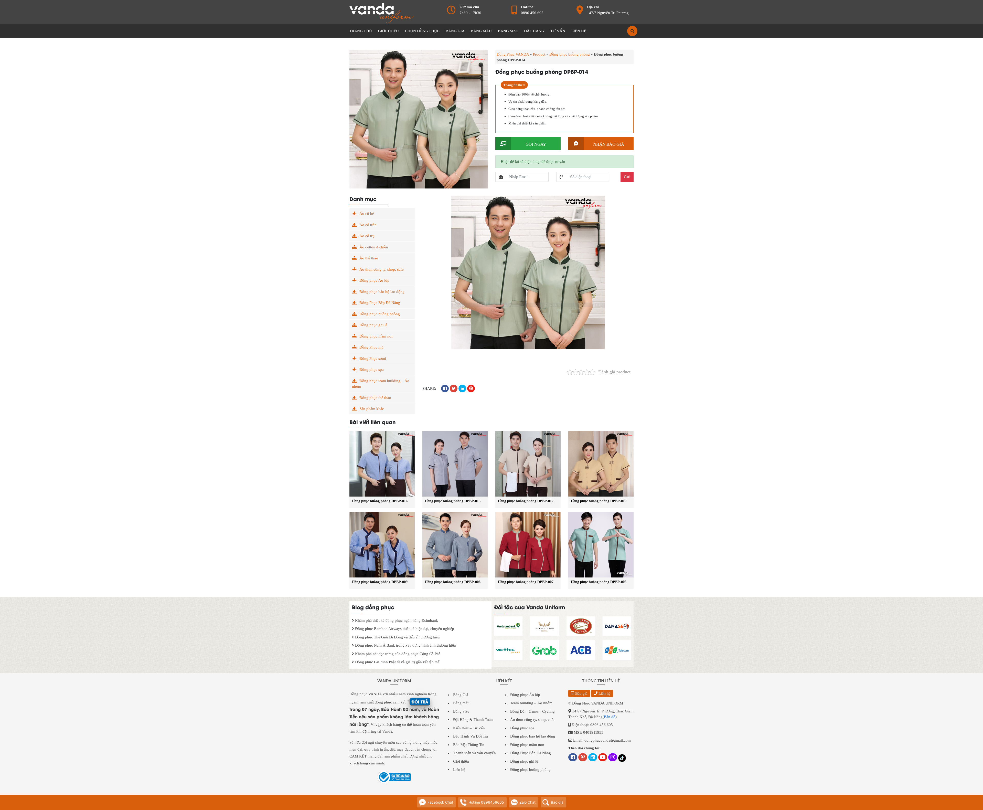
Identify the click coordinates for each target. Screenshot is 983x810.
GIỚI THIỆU (388, 31)
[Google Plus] (582, 758)
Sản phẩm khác (371, 409)
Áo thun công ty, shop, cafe (381, 269)
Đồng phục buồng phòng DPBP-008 (452, 582)
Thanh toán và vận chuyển (474, 753)
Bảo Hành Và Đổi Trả (470, 736)
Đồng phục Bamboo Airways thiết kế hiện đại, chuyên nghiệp (404, 629)
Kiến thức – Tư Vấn (469, 728)
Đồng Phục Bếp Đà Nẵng (379, 303)
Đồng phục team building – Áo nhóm (380, 384)
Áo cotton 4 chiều (373, 247)
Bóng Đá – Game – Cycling (532, 711)
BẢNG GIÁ (455, 31)
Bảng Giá (460, 695)
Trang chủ (360, 31)
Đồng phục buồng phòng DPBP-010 (598, 501)
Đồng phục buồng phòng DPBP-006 (598, 582)
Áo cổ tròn (368, 225)
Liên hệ (459, 769)
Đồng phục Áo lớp (374, 280)
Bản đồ (609, 717)
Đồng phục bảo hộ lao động (381, 292)
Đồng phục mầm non (376, 336)
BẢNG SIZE (508, 31)
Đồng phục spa (371, 369)
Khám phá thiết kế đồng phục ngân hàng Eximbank (396, 620)
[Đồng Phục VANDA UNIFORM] (381, 13)
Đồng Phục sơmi (372, 358)
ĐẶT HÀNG (534, 31)
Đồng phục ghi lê (373, 325)
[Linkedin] (592, 758)
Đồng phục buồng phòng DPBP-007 (525, 582)
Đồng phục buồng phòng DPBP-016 (380, 501)
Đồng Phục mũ (371, 347)
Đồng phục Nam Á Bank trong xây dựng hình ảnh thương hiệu (405, 645)
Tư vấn (557, 31)
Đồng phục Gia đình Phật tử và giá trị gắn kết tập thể (397, 662)
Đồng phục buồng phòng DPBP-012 (525, 501)
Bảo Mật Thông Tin (468, 745)
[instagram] (612, 758)
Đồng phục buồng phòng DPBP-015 (452, 501)
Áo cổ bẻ (366, 214)
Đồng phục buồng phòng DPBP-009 (380, 582)
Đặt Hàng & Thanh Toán (473, 720)
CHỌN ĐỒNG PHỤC (422, 31)
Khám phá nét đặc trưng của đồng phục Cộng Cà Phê (397, 654)
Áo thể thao (368, 258)
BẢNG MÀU (481, 31)
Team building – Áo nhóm (531, 703)
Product (539, 54)
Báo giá (580, 693)
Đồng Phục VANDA (513, 54)
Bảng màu (461, 703)
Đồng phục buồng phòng (569, 54)
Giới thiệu (461, 761)
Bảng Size (461, 711)
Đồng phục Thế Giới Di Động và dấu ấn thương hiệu (397, 637)
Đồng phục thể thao (375, 398)
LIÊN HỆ (578, 31)
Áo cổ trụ (367, 236)
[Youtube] (602, 758)
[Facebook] (572, 758)
